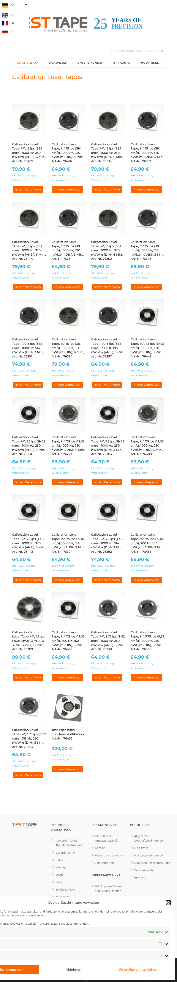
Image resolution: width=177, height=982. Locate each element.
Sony (59, 882)
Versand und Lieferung (109, 855)
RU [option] (12, 31)
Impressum (141, 877)
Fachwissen (57, 62)
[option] (14, 15)
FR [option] (12, 23)
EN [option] (12, 15)
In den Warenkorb (28, 189)
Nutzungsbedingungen (149, 855)
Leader (60, 874)
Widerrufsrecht (144, 870)
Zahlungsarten (104, 862)
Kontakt (100, 848)
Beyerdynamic (65, 852)
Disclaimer (141, 848)
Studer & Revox (65, 889)
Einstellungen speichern (139, 970)
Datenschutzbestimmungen (69, 923)
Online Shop (27, 62)
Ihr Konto (121, 62)
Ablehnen (73, 970)
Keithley (61, 867)
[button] (168, 902)
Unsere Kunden (90, 62)
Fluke (59, 860)
